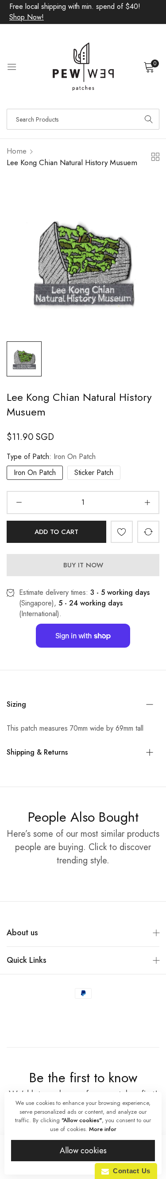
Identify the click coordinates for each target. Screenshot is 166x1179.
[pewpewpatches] (83, 66)
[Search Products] (148, 119)
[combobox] (83, 119)
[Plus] (147, 502)
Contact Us (130, 1171)
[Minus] (19, 502)
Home (17, 151)
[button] (122, 532)
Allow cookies (83, 1150)
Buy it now (83, 565)
